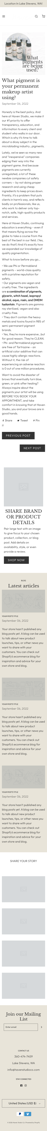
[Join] (41, 1027)
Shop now (16, 560)
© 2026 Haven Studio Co (16, 1122)
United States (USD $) (23, 1103)
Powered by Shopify (33, 1122)
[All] (23, 889)
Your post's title (10, 616)
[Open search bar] (36, 16)
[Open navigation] (3, 16)
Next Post (32, 448)
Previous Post (18, 435)
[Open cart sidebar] (43, 16)
